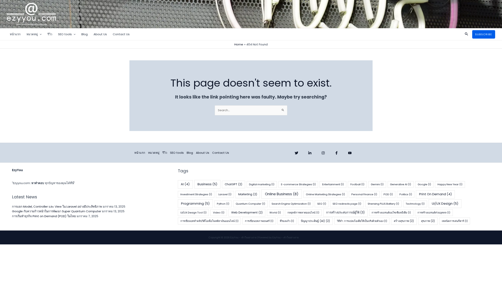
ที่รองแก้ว (287, 221)
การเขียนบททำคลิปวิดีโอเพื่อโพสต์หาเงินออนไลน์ (209, 221)
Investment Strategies (196, 194)
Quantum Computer (250, 204)
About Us (100, 34)
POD (388, 194)
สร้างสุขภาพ (404, 221)
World (275, 212)
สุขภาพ (428, 221)
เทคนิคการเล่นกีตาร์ (455, 221)
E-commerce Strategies (298, 184)
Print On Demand (435, 194)
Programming (195, 203)
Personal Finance (364, 194)
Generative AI (400, 184)
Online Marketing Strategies (325, 194)
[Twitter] (296, 153)
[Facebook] (336, 153)
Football (357, 184)
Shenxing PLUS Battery (383, 204)
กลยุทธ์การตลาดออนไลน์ (303, 212)
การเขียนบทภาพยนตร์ (259, 221)
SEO (321, 204)
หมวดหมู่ (32, 34)
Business (207, 184)
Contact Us (121, 34)
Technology (415, 204)
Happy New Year (449, 184)
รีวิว (49, 34)
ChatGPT (233, 184)
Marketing (247, 194)
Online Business (281, 194)
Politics (405, 194)
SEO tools (65, 34)
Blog (84, 34)
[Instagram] (323, 153)
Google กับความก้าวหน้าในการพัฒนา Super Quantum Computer (56, 211)
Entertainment (333, 184)
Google (424, 184)
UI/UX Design (445, 203)
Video (218, 212)
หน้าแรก (15, 34)
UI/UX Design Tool (193, 212)
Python (223, 204)
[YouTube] (350, 153)
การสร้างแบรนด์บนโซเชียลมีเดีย (391, 212)
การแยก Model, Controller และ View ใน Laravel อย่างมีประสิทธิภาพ (57, 206)
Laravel (224, 194)
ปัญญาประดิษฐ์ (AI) (315, 221)
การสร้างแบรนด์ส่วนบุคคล (433, 212)
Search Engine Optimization (291, 204)
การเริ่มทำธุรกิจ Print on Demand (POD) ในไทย (44, 216)
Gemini (377, 184)
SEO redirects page (347, 204)
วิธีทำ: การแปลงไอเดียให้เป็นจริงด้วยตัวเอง (362, 221)
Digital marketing (261, 184)
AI (185, 184)
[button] (40, 34)
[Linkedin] (310, 153)
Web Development (247, 212)
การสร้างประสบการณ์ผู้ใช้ (345, 212)
